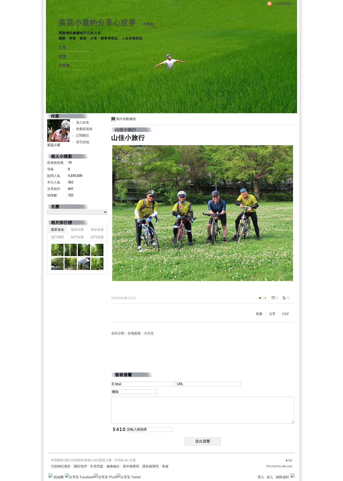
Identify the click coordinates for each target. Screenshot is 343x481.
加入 (270, 477)
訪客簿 (64, 65)
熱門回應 (77, 237)
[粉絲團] (50, 475)
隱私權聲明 (150, 466)
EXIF (285, 314)
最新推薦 (97, 229)
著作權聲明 (131, 466)
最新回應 (77, 229)
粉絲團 (59, 477)
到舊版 (148, 24)
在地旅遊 (134, 333)
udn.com (287, 466)
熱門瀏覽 (57, 237)
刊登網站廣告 (61, 466)
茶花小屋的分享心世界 (97, 22)
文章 (62, 47)
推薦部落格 (84, 129)
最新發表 (57, 229)
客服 (165, 466)
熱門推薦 (97, 237)
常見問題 (96, 466)
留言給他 (82, 142)
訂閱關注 (82, 135)
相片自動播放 (126, 119)
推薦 (259, 314)
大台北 (149, 333)
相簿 (62, 56)
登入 (261, 477)
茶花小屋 (53, 145)
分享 (272, 314)
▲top (288, 460)
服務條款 (113, 466)
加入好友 (82, 122)
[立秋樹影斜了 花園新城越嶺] (57, 250)
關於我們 (80, 466)
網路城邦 (282, 477)
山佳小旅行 (125, 130)
